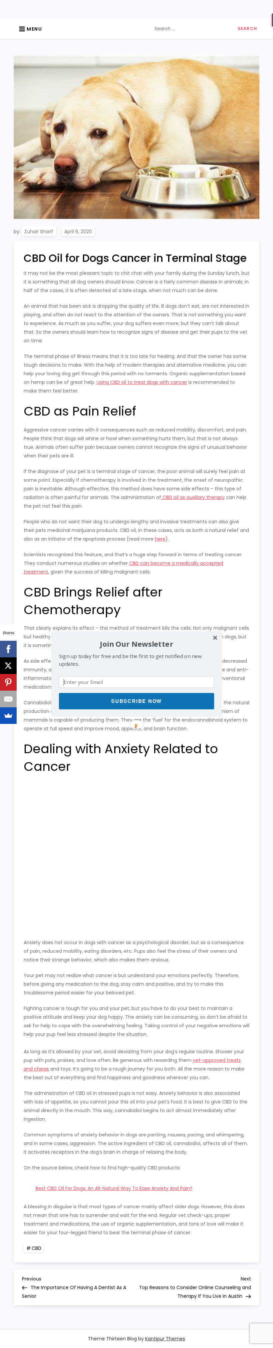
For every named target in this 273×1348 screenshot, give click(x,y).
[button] (136, 644)
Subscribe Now (136, 701)
